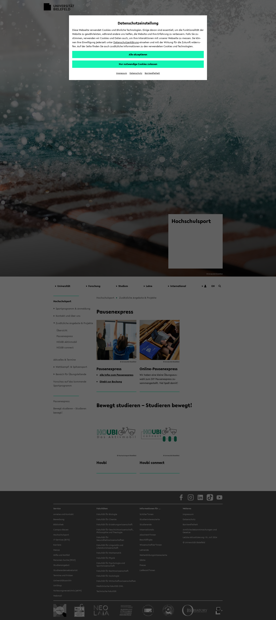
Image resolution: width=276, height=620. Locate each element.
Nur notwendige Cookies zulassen (138, 64)
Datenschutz (136, 73)
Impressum (121, 73)
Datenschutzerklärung (126, 42)
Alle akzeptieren (138, 54)
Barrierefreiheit (152, 73)
